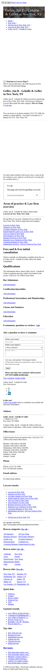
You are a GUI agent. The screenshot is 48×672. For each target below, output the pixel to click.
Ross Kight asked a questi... (18, 663)
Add (38, 325)
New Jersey (19, 559)
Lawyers (8, 105)
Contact (11, 596)
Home (10, 21)
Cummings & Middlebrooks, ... (19, 615)
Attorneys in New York (11, 227)
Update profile (20, 378)
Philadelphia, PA (23, 584)
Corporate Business (11, 544)
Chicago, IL (8, 579)
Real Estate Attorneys (26, 537)
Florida (17, 557)
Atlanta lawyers (13, 639)
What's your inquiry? (13, 345)
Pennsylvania (8, 559)
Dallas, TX (21, 579)
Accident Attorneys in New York (15, 229)
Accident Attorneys (25, 539)
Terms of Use (13, 600)
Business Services (10, 537)
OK (37, 195)
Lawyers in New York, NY (18, 27)
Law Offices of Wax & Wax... (19, 613)
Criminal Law (23, 542)
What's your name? (12, 339)
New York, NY (9, 574)
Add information (9, 285)
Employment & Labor (26, 544)
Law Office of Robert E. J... (18, 617)
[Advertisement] (24, 56)
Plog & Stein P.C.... (15, 624)
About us (11, 594)
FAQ (10, 602)
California (7, 554)
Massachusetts (9, 562)
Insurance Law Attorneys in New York (17, 240)
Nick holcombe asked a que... (19, 652)
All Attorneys (9, 534)
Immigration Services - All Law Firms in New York (22, 244)
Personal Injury (9, 542)
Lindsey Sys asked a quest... (18, 661)
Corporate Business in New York (15, 242)
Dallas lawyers (13, 643)
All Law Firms (23, 534)
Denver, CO (21, 582)
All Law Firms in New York (13, 234)
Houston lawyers (14, 635)
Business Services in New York (14, 238)
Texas (6, 557)
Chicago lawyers (14, 641)
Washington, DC (10, 577)
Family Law (8, 539)
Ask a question (8, 378)
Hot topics (8, 648)
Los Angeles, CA (10, 584)
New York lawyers (15, 633)
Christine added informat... (17, 659)
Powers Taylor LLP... (16, 620)
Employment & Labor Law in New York (18, 232)
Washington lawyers (15, 637)
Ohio (5, 564)
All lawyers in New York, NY (19, 25)
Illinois (17, 562)
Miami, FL (8, 582)
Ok (3, 3)
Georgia (18, 564)
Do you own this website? (15, 195)
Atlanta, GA (21, 577)
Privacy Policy (13, 598)
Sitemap (11, 604)
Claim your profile (10, 402)
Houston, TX (22, 574)
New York (11, 23)
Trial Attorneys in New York (13, 236)
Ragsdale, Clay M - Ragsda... (19, 622)
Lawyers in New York (11, 225)
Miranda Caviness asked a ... (18, 657)
